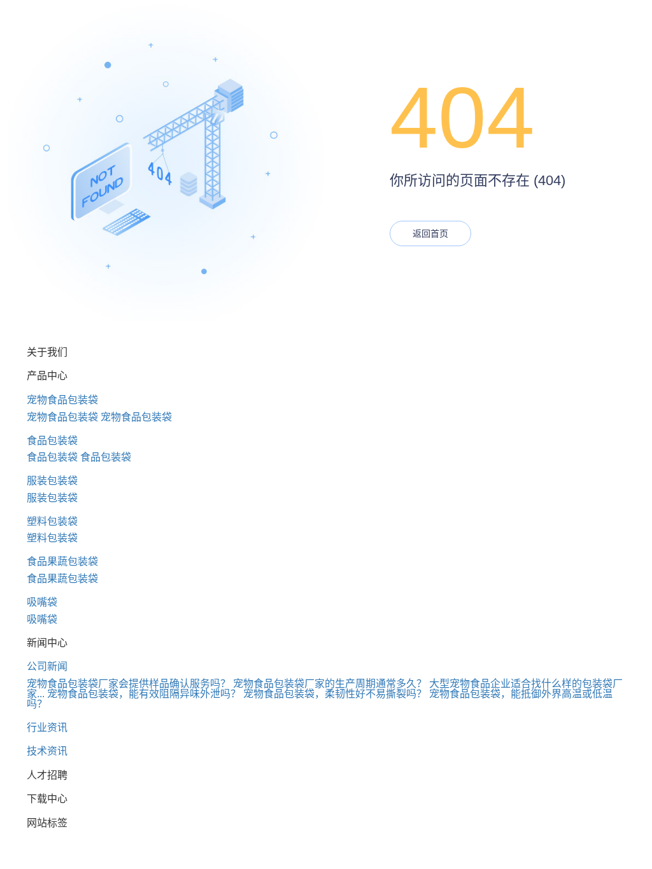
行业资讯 (47, 727)
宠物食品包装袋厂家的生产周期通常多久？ (330, 683)
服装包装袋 (52, 480)
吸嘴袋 (42, 602)
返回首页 (430, 233)
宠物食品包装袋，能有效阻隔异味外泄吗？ (144, 693)
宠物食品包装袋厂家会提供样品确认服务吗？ (128, 683)
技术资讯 (47, 751)
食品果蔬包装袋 (62, 561)
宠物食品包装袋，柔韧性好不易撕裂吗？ (335, 693)
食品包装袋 (52, 440)
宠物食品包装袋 (62, 399)
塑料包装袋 (52, 521)
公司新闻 (47, 666)
